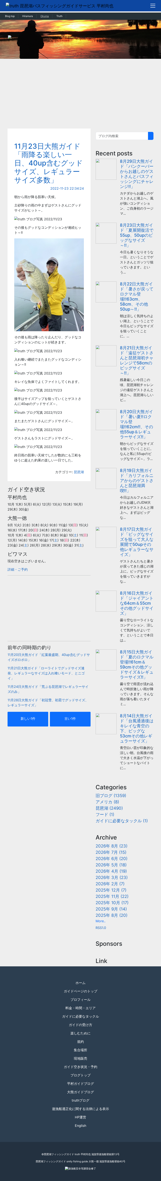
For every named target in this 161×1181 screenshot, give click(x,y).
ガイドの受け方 (80, 1025)
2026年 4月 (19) (111, 871)
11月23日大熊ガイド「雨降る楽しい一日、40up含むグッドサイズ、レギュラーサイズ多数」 (48, 163)
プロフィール (80, 999)
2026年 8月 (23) (111, 846)
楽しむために (80, 1033)
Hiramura (27, 16)
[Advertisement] (80, 90)
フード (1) (105, 814)
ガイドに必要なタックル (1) (122, 820)
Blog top (10, 16)
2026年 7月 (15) (111, 852)
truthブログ (80, 1100)
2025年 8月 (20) (111, 915)
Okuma (44, 16)
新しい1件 (28, 718)
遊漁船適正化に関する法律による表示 (80, 1109)
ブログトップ (80, 1075)
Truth (59, 16)
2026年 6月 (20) (111, 858)
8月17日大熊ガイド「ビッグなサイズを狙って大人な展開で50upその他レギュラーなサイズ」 (136, 542)
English (80, 1125)
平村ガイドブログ (80, 1083)
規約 (80, 1041)
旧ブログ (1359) (111, 795)
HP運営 (80, 1117)
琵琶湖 (79, 472)
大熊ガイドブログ (80, 1092)
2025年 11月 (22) (112, 896)
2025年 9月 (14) (111, 909)
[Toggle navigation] (152, 6)
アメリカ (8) (107, 801)
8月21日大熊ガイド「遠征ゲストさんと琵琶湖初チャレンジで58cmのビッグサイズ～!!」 (136, 360)
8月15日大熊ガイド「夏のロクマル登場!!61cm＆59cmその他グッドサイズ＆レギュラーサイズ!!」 (136, 664)
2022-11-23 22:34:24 (67, 188)
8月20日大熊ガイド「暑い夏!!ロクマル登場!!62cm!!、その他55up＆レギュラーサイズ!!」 (136, 424)
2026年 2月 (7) (110, 883)
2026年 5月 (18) (111, 864)
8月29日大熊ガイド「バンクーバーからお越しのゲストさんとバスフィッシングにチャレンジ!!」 (136, 174)
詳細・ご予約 (18, 569)
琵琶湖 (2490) (109, 808)
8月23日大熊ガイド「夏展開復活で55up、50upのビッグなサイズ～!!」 (136, 235)
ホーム (80, 983)
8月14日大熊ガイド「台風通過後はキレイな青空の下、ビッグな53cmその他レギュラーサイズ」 (136, 728)
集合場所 (80, 1050)
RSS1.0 (101, 928)
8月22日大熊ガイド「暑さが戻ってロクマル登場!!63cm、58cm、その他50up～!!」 (136, 296)
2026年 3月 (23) (112, 877)
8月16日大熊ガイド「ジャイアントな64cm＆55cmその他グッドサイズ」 (136, 603)
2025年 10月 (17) (112, 902)
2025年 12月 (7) (111, 890)
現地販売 (80, 1058)
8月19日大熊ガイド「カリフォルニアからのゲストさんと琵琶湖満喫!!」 (136, 480)
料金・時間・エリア (80, 1008)
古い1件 (70, 718)
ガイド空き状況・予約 (80, 1067)
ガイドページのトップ (80, 991)
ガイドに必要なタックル (80, 1016)
